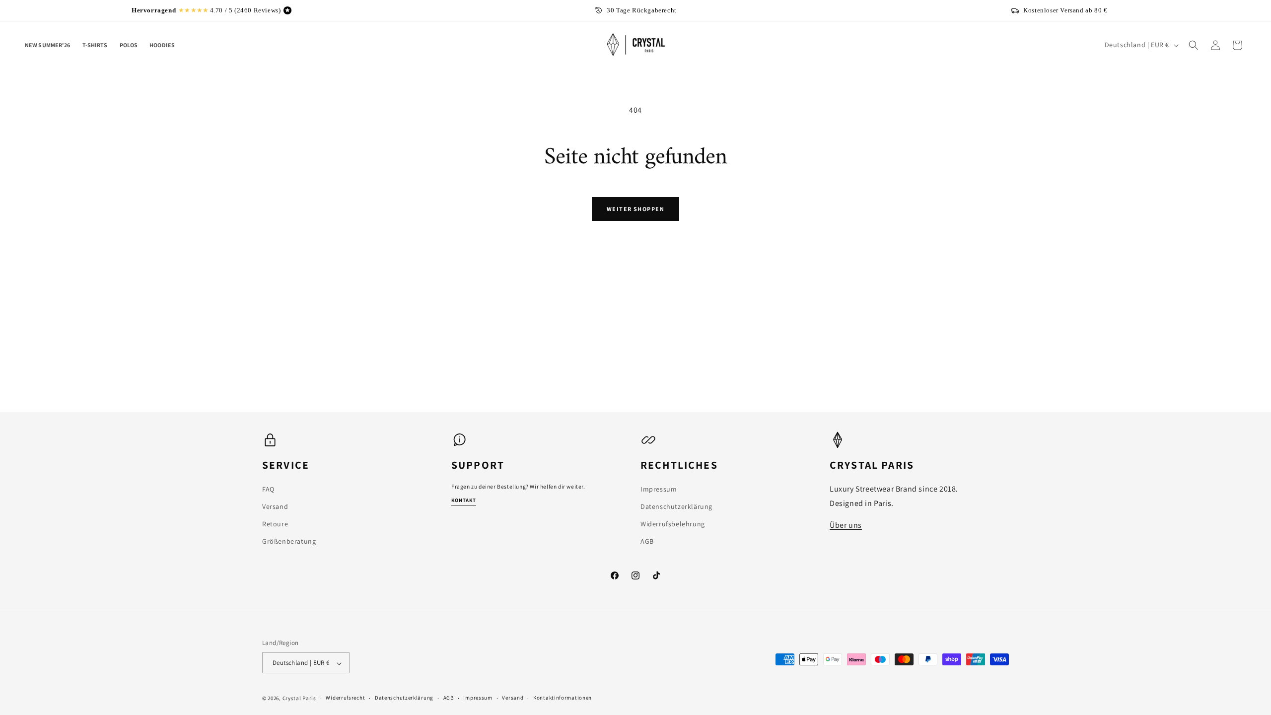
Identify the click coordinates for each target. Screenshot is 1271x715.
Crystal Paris (299, 698)
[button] (1193, 45)
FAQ (268, 488)
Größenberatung (289, 541)
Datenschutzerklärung (676, 506)
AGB (647, 541)
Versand (275, 506)
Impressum (658, 488)
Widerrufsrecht (345, 697)
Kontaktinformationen (562, 697)
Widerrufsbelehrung (672, 523)
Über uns (846, 525)
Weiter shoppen (635, 209)
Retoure (275, 523)
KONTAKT (463, 500)
